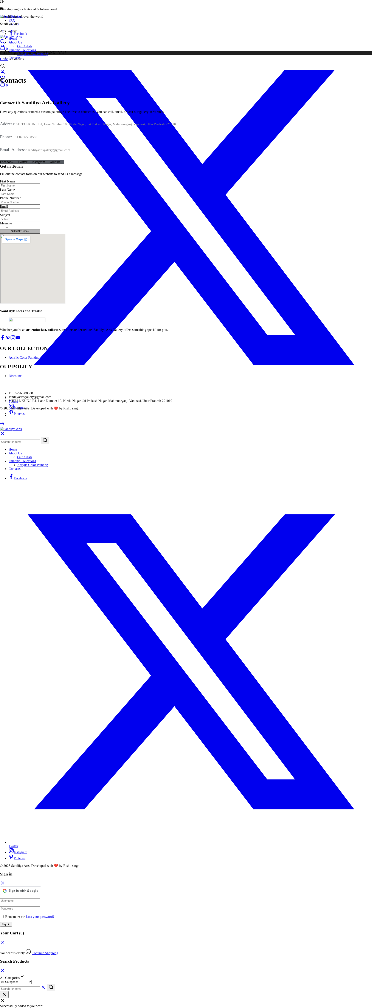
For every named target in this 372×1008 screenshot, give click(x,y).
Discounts (15, 376)
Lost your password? (40, 916)
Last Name (7, 189)
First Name (7, 181)
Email (4, 206)
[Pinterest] (7, 339)
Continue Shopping (45, 953)
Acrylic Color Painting (24, 357)
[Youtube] (18, 339)
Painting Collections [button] (22, 50)
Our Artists (24, 46)
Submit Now (20, 231)
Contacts (14, 469)
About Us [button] (15, 42)
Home (4, 59)
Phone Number (10, 198)
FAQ (12, 20)
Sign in (6, 924)
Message (6, 223)
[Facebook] (2, 339)
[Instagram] (13, 339)
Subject (5, 215)
